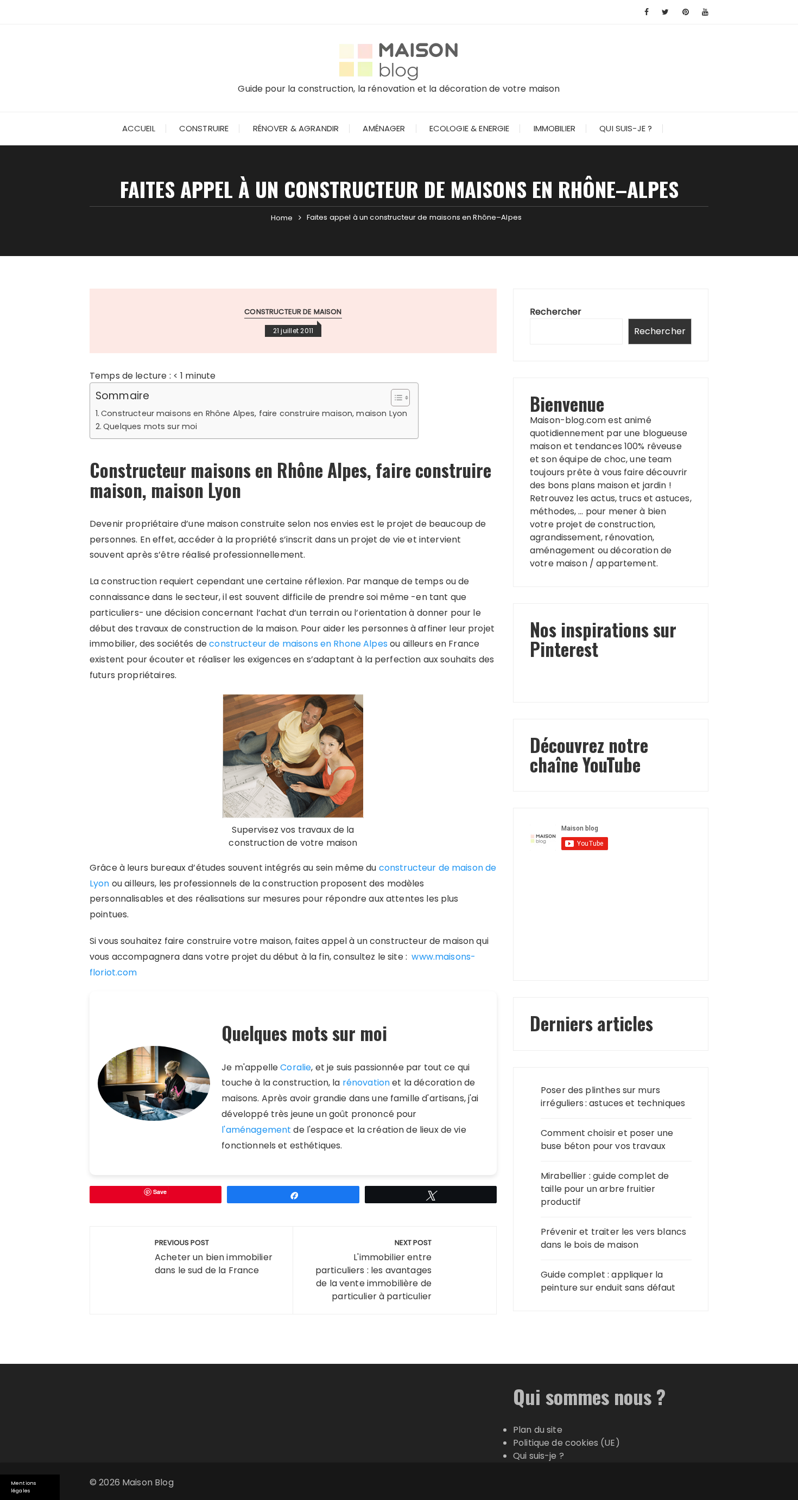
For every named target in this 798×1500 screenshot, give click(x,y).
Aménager (384, 128)
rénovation (366, 1082)
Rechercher (556, 311)
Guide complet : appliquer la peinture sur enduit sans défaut (608, 1281)
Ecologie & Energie (469, 128)
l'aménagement (256, 1130)
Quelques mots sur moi (150, 426)
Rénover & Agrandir (296, 128)
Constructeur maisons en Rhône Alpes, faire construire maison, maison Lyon (254, 413)
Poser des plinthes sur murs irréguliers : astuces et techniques (613, 1096)
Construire (204, 128)
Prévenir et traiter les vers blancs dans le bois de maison (613, 1238)
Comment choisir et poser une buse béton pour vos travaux (607, 1139)
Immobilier (555, 128)
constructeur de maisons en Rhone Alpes (298, 643)
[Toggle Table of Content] (395, 397)
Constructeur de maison (292, 312)
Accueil (138, 128)
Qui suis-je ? (625, 128)
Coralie (295, 1067)
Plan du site (537, 1430)
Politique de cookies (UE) (566, 1443)
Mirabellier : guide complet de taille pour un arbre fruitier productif (605, 1189)
